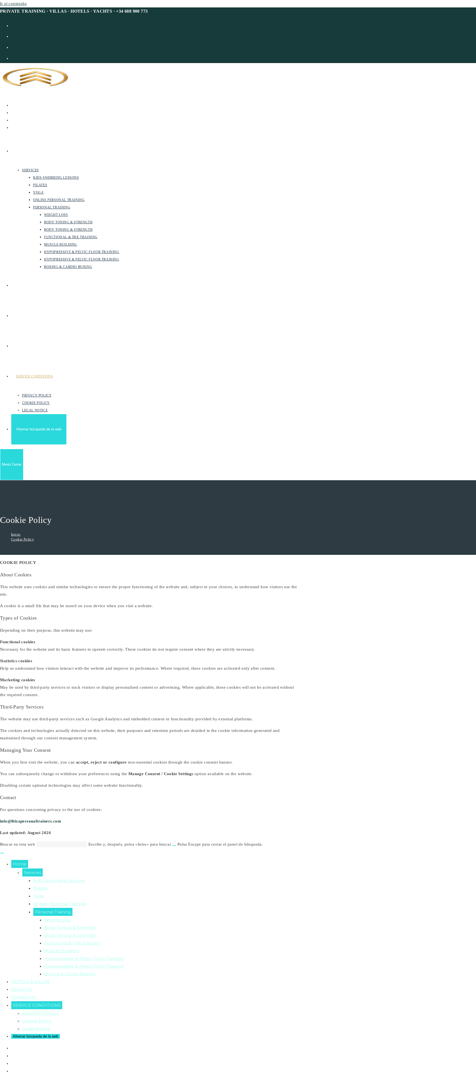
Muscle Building (61, 950)
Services (32, 872)
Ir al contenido (13, 3)
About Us (21, 989)
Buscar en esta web (18, 844)
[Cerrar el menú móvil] (2, 853)
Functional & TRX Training (72, 943)
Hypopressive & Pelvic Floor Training (83, 958)
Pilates (40, 888)
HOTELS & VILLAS (30, 981)
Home (19, 864)
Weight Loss (57, 919)
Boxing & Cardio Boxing (69, 973)
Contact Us (23, 997)
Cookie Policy (22, 539)
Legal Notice (36, 1028)
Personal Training (53, 911)
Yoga (38, 895)
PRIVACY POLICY (40, 1013)
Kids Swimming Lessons (59, 880)
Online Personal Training (59, 903)
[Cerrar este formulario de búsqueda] (174, 845)
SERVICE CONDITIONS (37, 1005)
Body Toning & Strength (70, 927)
